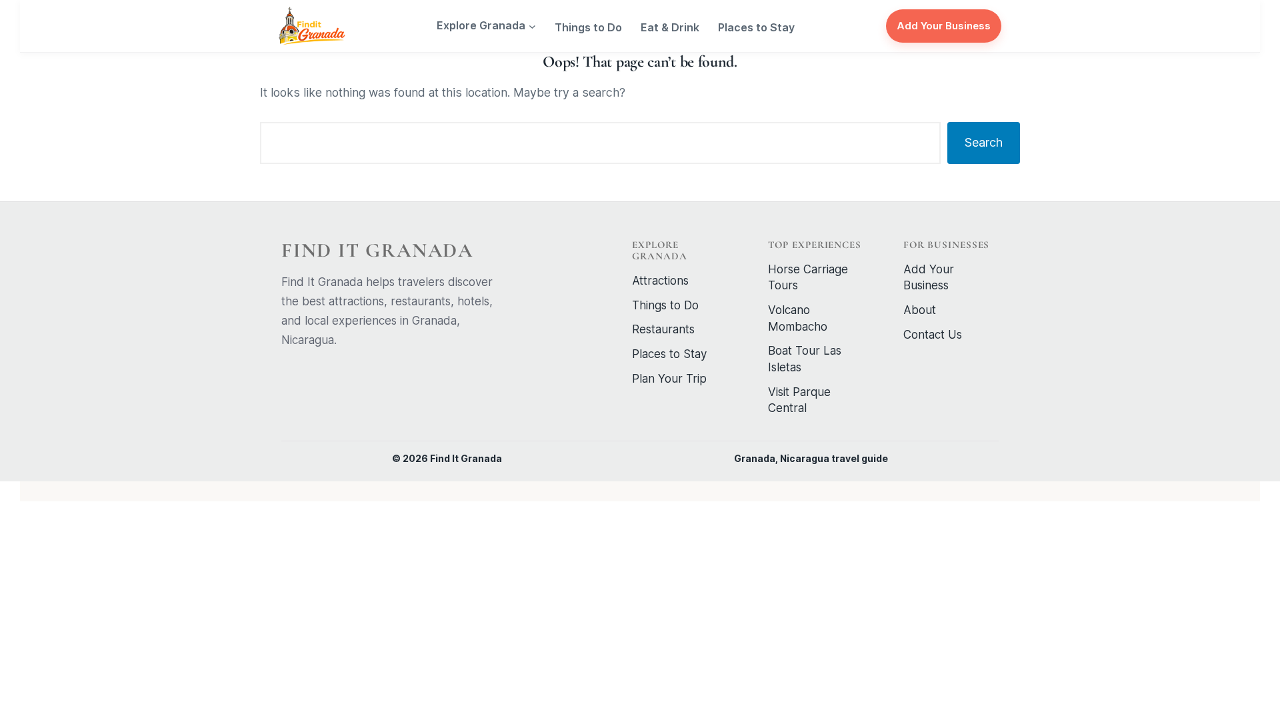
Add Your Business (944, 25)
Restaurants (663, 329)
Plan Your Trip (669, 378)
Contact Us (932, 334)
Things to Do (665, 305)
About (919, 310)
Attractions (660, 280)
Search (984, 142)
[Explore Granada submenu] (532, 26)
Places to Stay (669, 354)
